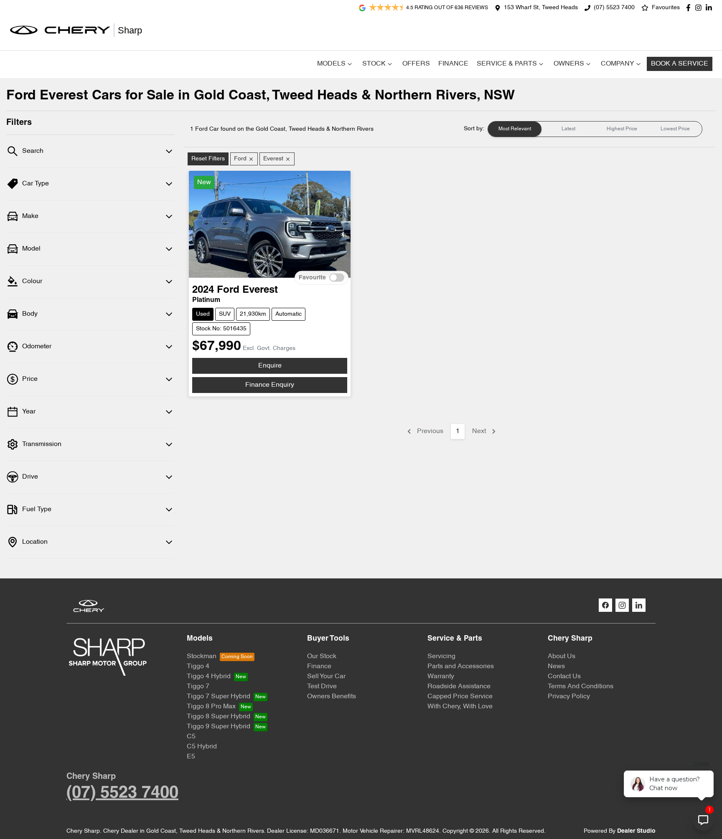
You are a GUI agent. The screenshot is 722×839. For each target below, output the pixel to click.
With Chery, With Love (460, 706)
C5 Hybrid (202, 746)
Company (617, 64)
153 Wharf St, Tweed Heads (541, 7)
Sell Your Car (326, 676)
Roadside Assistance (459, 686)
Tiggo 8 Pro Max (211, 706)
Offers (416, 64)
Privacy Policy (569, 696)
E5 (191, 756)
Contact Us (564, 676)
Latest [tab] (568, 129)
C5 (191, 736)
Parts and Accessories (460, 666)
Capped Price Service (460, 696)
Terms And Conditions (580, 686)
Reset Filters (208, 159)
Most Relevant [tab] (514, 129)
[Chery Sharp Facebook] (690, 7)
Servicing (441, 656)
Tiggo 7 (198, 686)
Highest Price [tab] (622, 129)
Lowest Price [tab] (675, 129)
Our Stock (321, 656)
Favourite (312, 278)
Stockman (201, 656)
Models (331, 64)
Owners (569, 64)
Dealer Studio (636, 831)
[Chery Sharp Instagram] (700, 7)
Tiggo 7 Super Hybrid (218, 696)
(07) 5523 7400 (614, 7)
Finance (453, 64)
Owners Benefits (331, 696)
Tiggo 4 (198, 666)
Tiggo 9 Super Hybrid (218, 726)
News (556, 666)
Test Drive (322, 686)
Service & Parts (507, 64)
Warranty (440, 676)
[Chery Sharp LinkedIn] (710, 7)
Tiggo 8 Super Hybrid (218, 716)
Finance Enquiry (269, 385)
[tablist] (595, 129)
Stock (374, 64)
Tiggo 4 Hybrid (209, 676)
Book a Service (679, 64)
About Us (561, 656)
